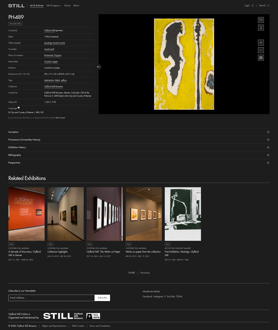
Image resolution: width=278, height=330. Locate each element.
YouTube (171, 296)
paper (55, 62)
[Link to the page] (16, 5)
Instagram (158, 296)
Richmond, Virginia (52, 55)
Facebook (147, 296)
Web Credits (78, 326)
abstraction (49, 80)
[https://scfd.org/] (93, 316)
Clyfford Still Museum (53, 86)
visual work (49, 49)
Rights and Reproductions (54, 326)
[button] (53, 5)
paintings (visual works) (54, 43)
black (57, 80)
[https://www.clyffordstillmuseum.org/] (63, 316)
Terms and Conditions (100, 326)
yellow (64, 80)
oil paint (47, 62)
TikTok (179, 296)
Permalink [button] (145, 273)
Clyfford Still (49, 30)
